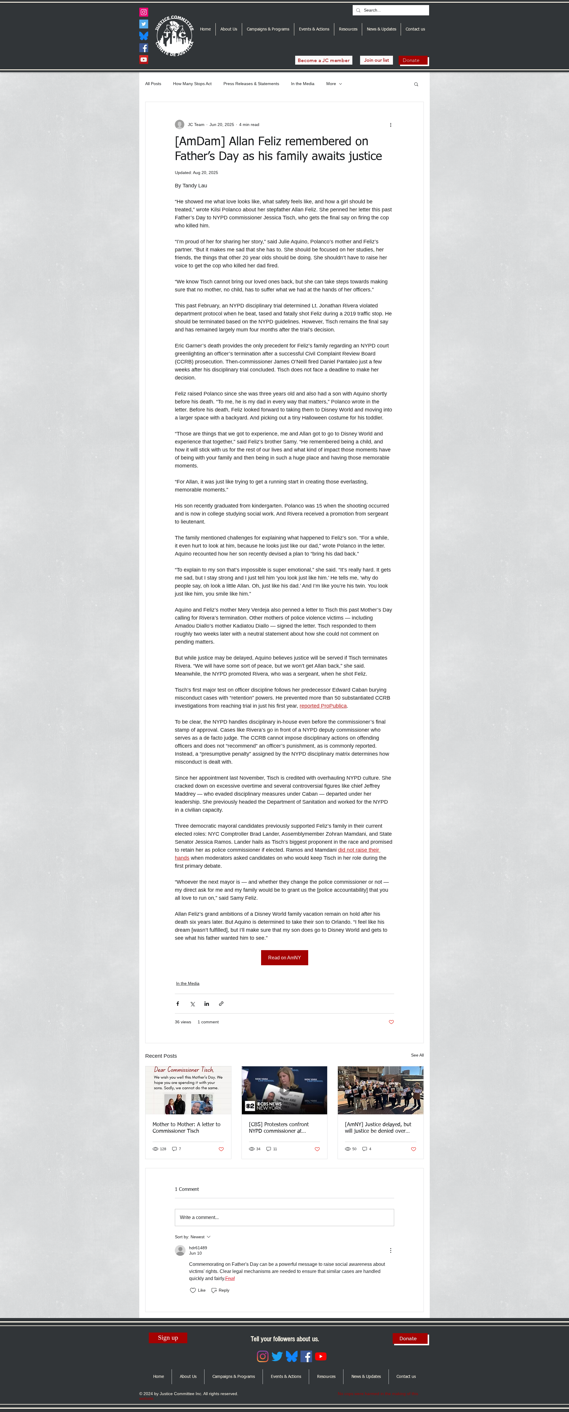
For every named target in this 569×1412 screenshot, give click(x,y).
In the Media (302, 83)
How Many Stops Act (192, 83)
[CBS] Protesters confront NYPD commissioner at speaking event (279, 1128)
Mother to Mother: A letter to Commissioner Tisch (186, 1128)
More (331, 83)
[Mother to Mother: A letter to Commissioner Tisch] (188, 1090)
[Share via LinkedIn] (207, 1003)
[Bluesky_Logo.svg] (143, 35)
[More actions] (390, 124)
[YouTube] (143, 59)
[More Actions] (390, 1250)
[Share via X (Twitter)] (192, 1003)
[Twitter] (143, 24)
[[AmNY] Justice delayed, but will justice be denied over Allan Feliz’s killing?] (380, 1090)
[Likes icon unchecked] (193, 1290)
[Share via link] (221, 1003)
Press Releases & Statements (251, 83)
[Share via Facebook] (177, 1003)
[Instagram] (143, 12)
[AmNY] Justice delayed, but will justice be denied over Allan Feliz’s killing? (378, 1128)
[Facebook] (143, 47)
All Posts (153, 83)
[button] (416, 84)
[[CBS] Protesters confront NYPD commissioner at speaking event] (284, 1090)
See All (417, 1055)
